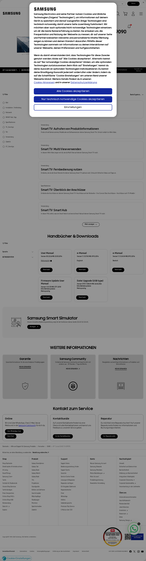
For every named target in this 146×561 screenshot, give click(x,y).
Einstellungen (73, 107)
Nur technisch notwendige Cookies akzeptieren (73, 99)
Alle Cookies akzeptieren (73, 91)
